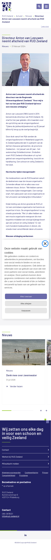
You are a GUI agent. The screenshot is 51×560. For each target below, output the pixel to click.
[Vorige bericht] (41, 410)
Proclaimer (23, 475)
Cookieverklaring (31, 472)
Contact (5, 449)
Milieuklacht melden (10, 463)
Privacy (45, 472)
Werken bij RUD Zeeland (12, 456)
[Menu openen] (46, 6)
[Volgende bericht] (46, 410)
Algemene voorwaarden (11, 472)
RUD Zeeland (7, 16)
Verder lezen (16, 386)
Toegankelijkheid (8, 475)
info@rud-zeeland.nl (10, 516)
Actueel (19, 16)
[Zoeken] (39, 6)
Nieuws (28, 16)
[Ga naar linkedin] (25, 535)
